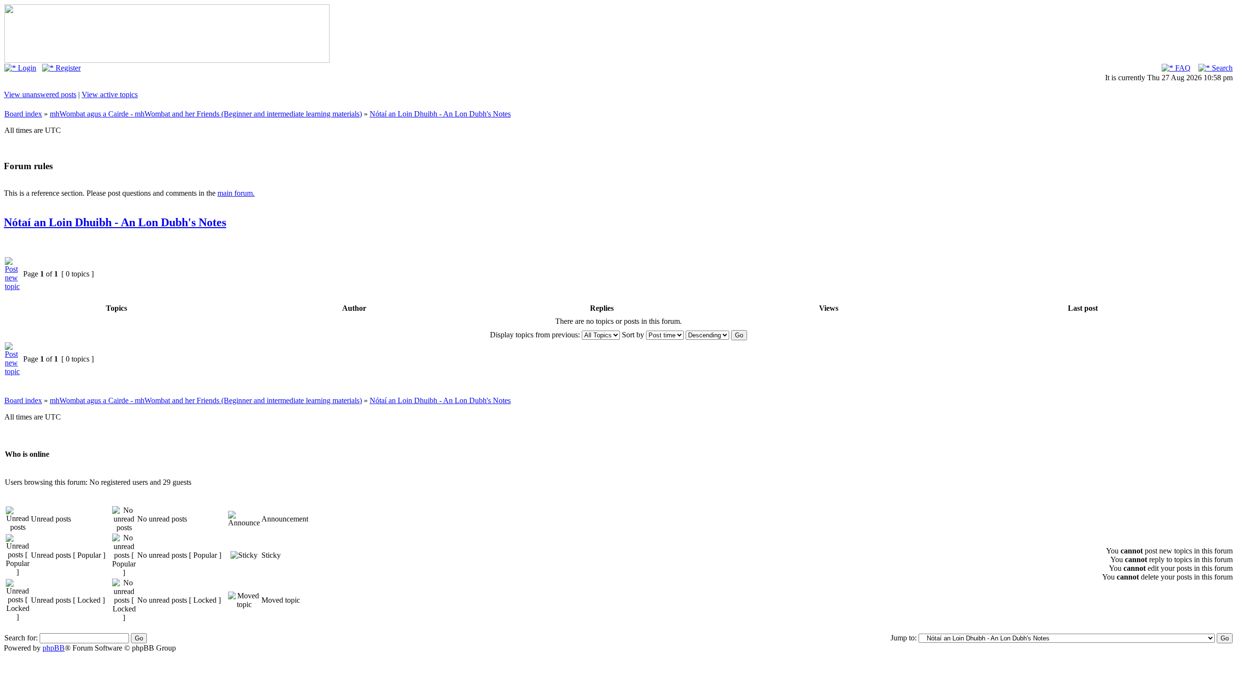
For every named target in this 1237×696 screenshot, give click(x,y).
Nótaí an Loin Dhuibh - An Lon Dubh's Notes (440, 114)
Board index (23, 114)
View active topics (110, 94)
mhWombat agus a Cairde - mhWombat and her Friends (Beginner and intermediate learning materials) (206, 114)
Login (26, 68)
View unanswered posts (40, 94)
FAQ (1182, 68)
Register (67, 68)
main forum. (236, 193)
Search (1221, 68)
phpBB (54, 648)
